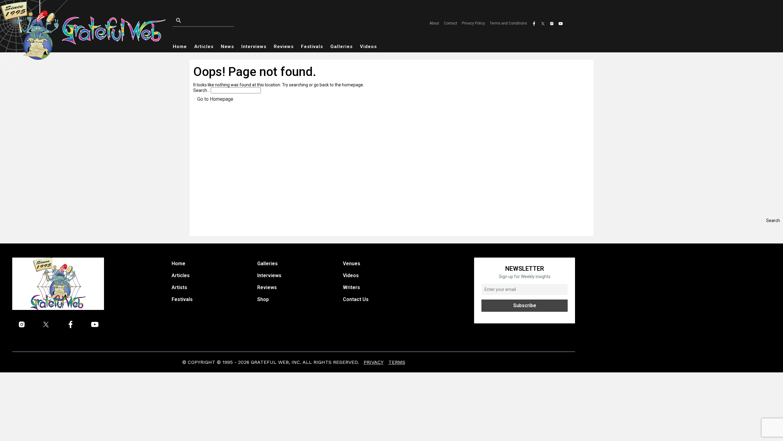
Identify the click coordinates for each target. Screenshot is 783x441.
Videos (368, 46)
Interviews (253, 46)
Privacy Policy (473, 23)
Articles (203, 46)
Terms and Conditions (508, 23)
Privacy (374, 362)
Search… (201, 90)
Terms (396, 362)
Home (180, 46)
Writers (351, 287)
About (434, 23)
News (227, 46)
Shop (263, 299)
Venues (351, 263)
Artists (179, 287)
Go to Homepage (215, 99)
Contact (450, 23)
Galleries (341, 46)
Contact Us (356, 299)
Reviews (284, 46)
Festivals (312, 46)
